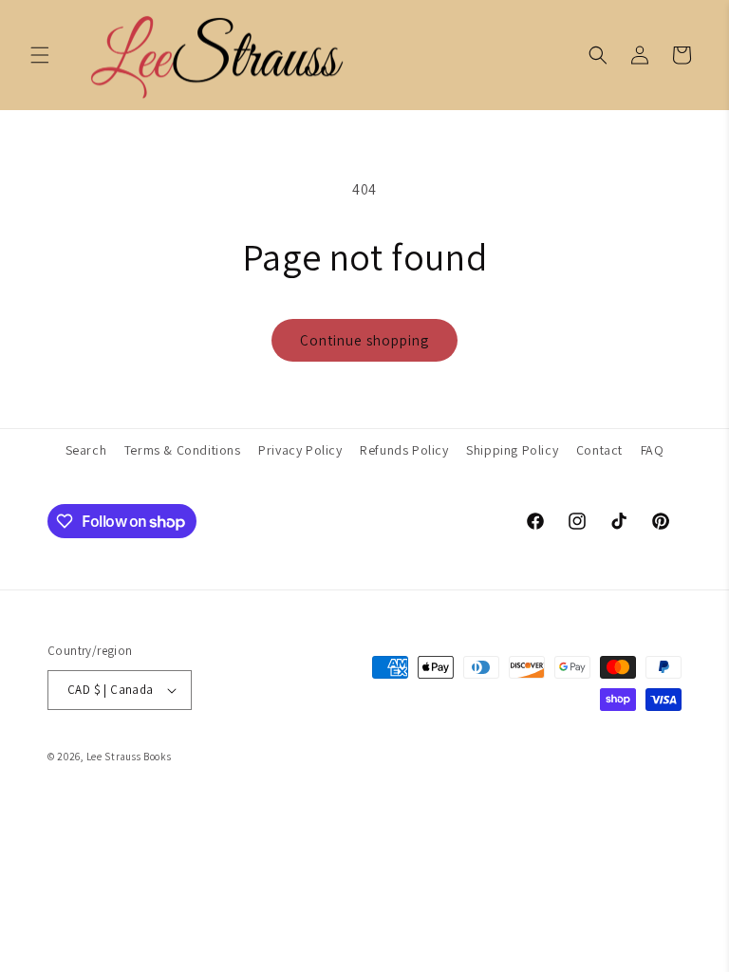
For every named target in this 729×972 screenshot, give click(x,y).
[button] (598, 55)
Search (86, 449)
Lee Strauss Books (129, 756)
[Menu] (40, 55)
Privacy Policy (300, 449)
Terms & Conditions (182, 449)
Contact (599, 449)
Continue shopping (364, 340)
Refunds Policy (404, 449)
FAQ (652, 449)
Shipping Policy (512, 449)
